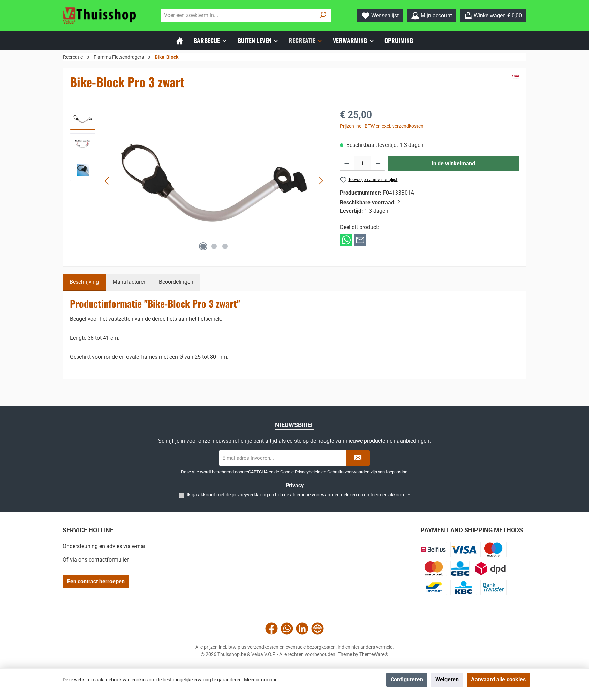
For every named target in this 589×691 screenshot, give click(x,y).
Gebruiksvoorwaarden (348, 471)
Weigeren (447, 679)
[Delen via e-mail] (360, 239)
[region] (198, 181)
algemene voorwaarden (315, 494)
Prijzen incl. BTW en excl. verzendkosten (381, 126)
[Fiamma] (515, 77)
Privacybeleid (307, 471)
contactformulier (108, 559)
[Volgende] (321, 181)
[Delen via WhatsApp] (346, 239)
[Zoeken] (323, 15)
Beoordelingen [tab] (176, 282)
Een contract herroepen (96, 581)
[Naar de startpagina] (100, 15)
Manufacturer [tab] (128, 282)
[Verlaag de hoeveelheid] (347, 163)
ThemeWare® (373, 654)
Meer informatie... (263, 679)
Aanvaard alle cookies (498, 679)
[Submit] (358, 458)
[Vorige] (107, 181)
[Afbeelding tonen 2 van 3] (214, 246)
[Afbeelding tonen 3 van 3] (225, 246)
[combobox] (238, 15)
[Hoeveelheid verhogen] (378, 163)
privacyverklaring (250, 494)
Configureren (407, 679)
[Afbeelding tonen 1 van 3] (203, 246)
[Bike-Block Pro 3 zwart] (214, 180)
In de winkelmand (453, 163)
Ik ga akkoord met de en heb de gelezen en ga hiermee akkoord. (298, 494)
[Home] (179, 40)
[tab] (84, 282)
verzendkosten (262, 647)
